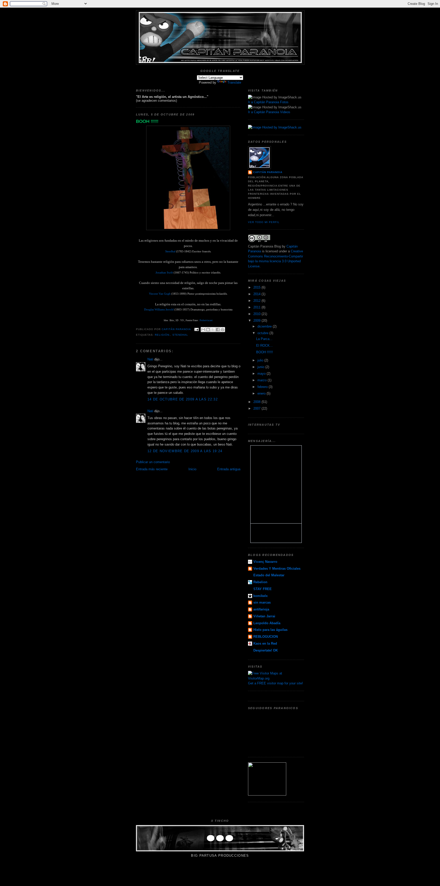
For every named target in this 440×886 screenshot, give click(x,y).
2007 (257, 408)
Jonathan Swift (164, 272)
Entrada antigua (228, 469)
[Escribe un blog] (208, 329)
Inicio (192, 469)
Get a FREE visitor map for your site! (275, 683)
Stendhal (170, 251)
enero (262, 393)
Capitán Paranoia (267, 172)
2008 (257, 402)
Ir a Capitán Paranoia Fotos (268, 102)
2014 (257, 294)
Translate (234, 82)
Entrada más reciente (152, 469)
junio (261, 367)
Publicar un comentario (153, 462)
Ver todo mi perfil (264, 222)
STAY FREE (262, 589)
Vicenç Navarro (265, 562)
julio (260, 360)
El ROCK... (264, 345)
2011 (257, 307)
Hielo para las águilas (270, 630)
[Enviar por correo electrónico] (203, 329)
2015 (257, 287)
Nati (150, 359)
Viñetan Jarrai (264, 616)
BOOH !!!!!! (264, 352)
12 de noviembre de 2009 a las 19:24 (185, 451)
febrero (263, 387)
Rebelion (260, 582)
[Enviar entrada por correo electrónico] (196, 329)
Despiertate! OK (265, 650)
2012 (257, 301)
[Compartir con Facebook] (217, 329)
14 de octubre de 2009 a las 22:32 (182, 399)
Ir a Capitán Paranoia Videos (269, 112)
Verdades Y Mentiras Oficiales (276, 568)
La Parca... (264, 339)
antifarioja (261, 609)
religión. (162, 334)
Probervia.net (206, 320)
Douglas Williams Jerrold (159, 309)
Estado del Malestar (268, 575)
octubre (263, 333)
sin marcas (262, 602)
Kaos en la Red (265, 643)
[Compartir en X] (212, 329)
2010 (257, 314)
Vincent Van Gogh (160, 293)
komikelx (260, 596)
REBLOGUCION (265, 637)
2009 (257, 320)
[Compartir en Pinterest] (222, 329)
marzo (262, 380)
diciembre (265, 326)
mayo (262, 373)
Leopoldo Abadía (266, 623)
